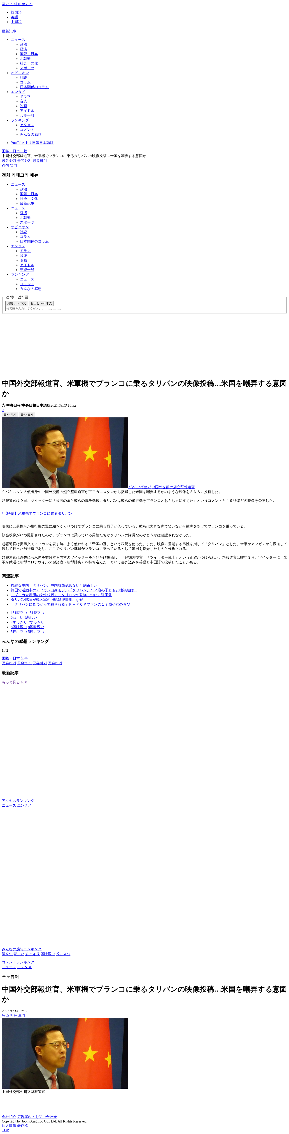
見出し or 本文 (16, 303)
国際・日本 (29, 54)
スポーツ (27, 68)
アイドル (27, 111)
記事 (15, 658)
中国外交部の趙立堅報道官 (173, 487)
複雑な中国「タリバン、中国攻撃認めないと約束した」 (56, 585)
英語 (14, 17)
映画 (23, 106)
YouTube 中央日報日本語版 (32, 143)
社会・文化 (29, 63)
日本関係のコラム (34, 87)
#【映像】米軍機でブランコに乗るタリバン (37, 513)
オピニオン (20, 73)
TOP (5, 1130)
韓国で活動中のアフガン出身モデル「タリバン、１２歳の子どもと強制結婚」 (74, 590)
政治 (23, 44)
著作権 (22, 1125)
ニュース (18, 40)
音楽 (23, 101)
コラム (25, 82)
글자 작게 (10, 414)
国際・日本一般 (14, 151)
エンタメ (18, 92)
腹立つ (7, 954)
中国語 (16, 22)
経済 (23, 49)
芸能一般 (27, 115)
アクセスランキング (18, 801)
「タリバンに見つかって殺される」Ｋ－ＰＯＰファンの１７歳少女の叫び (70, 604)
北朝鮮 (25, 58)
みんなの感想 (31, 134)
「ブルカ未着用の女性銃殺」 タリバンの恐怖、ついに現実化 (61, 595)
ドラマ (25, 96)
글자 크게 (27, 414)
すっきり (32, 954)
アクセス (27, 125)
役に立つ (63, 954)
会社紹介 (9, 1117)
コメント (27, 130)
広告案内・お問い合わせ (37, 1117)
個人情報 (9, 1125)
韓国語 (16, 12)
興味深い (48, 954)
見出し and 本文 (41, 303)
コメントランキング (18, 962)
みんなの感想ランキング (22, 949)
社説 (23, 77)
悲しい (19, 954)
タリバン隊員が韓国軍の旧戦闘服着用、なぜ (47, 600)
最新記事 (9, 31)
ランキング (20, 120)
